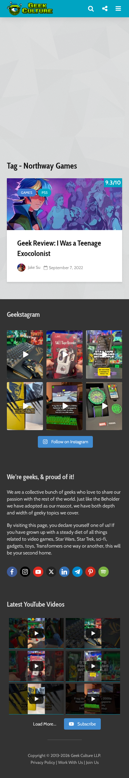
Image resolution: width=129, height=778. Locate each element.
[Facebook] (12, 572)
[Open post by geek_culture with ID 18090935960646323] (64, 406)
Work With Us (70, 762)
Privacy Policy (43, 762)
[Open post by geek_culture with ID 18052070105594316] (25, 354)
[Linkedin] (64, 572)
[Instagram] (25, 572)
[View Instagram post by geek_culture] (38, 374)
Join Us (92, 762)
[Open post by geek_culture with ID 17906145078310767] (64, 354)
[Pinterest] (90, 572)
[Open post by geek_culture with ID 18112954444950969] (104, 354)
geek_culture (24, 335)
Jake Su (33, 267)
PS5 (44, 192)
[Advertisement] (64, 91)
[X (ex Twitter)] (51, 572)
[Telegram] (77, 572)
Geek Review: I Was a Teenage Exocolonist (59, 248)
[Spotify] (103, 572)
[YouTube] (38, 572)
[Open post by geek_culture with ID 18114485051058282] (104, 406)
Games (26, 192)
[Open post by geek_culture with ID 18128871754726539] (25, 406)
